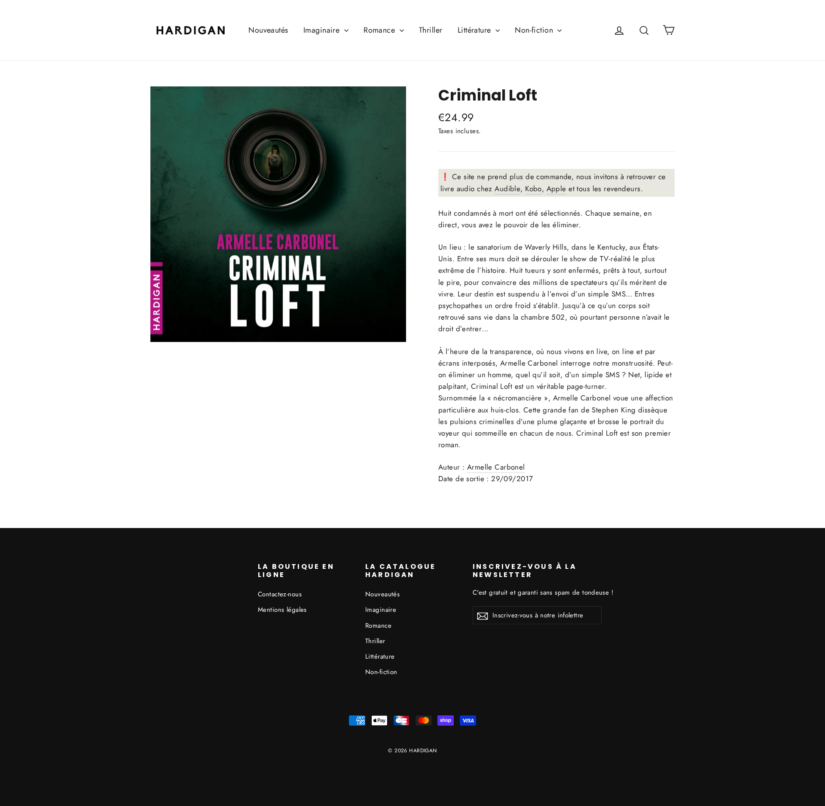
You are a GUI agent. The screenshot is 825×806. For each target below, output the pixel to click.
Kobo (533, 188)
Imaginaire (322, 30)
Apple (556, 188)
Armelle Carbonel (496, 467)
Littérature (475, 30)
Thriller (430, 30)
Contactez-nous (280, 594)
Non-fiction (535, 30)
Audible (507, 188)
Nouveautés (268, 30)
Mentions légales (282, 609)
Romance (380, 30)
